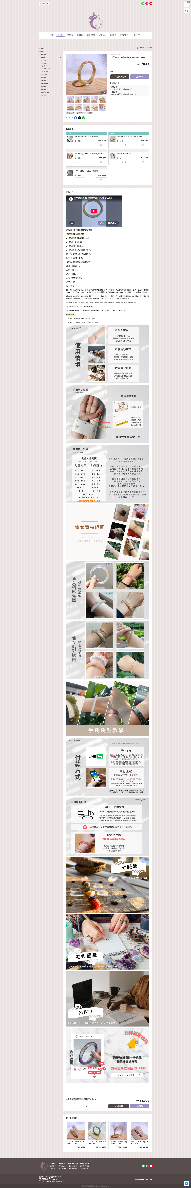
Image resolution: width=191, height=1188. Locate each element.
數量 (111, 71)
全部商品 (62, 1163)
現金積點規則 (84, 1166)
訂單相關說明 (62, 1168)
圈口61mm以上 (46, 71)
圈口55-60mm (46, 69)
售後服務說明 (73, 1168)
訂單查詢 (62, 1166)
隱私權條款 (84, 1168)
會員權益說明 (84, 1163)
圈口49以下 (45, 63)
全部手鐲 (44, 60)
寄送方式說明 (73, 1166)
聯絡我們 (53, 1166)
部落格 (53, 1168)
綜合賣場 (44, 74)
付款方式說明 (73, 1163)
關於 (53, 1163)
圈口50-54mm (46, 66)
